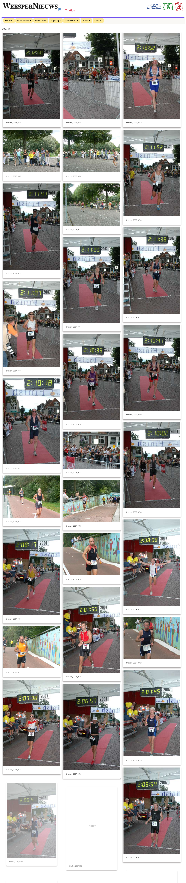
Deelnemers (23, 20)
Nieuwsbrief (71, 20)
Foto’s (86, 20)
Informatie (40, 20)
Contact (98, 20)
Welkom (9, 20)
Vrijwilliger (56, 20)
